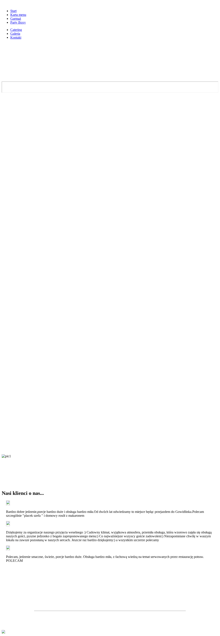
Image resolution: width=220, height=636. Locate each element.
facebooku (124, 603)
